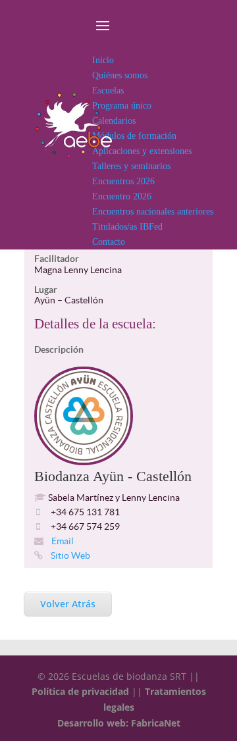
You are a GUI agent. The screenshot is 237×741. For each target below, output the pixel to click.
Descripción (59, 349)
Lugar (45, 289)
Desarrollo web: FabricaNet (118, 723)
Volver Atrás (67, 604)
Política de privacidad (80, 691)
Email (61, 541)
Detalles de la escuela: (95, 324)
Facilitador (56, 258)
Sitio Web (69, 555)
